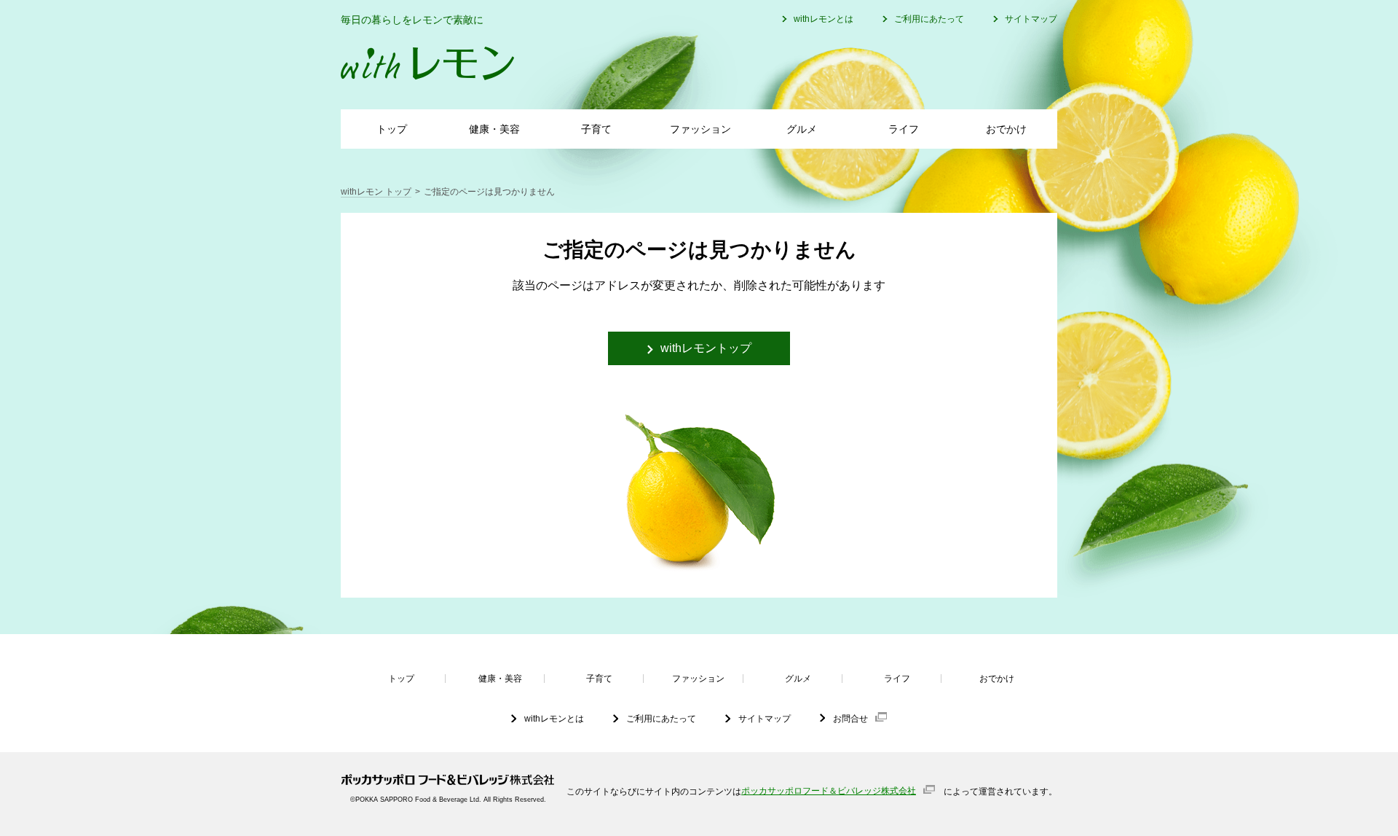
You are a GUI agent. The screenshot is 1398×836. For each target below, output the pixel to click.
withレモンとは (823, 19)
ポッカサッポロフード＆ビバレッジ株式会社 (828, 791)
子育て (596, 129)
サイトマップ (1031, 19)
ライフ (903, 129)
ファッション (700, 129)
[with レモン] (427, 63)
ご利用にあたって (929, 19)
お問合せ (850, 718)
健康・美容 (494, 129)
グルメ (801, 129)
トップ (391, 129)
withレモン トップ (376, 192)
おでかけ (1006, 129)
